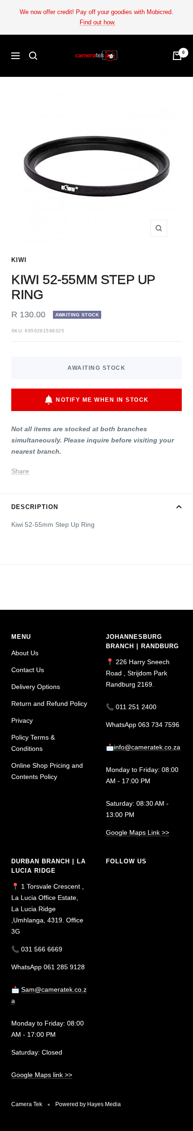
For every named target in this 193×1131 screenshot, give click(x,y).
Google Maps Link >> (137, 832)
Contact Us (27, 670)
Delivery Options (35, 686)
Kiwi (19, 259)
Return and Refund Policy (49, 703)
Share (20, 471)
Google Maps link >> (41, 1075)
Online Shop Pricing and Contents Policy (47, 771)
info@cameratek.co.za (147, 747)
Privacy (22, 720)
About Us (24, 653)
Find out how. (98, 22)
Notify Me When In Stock (102, 400)
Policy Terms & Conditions (33, 743)
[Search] (33, 56)
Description (34, 506)
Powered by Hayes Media (88, 1104)
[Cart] (177, 56)
